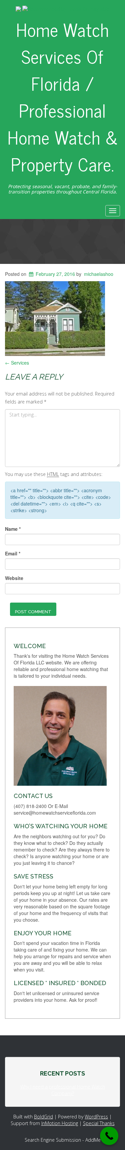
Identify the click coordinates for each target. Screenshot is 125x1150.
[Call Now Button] (109, 1136)
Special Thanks (99, 1123)
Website (14, 578)
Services (17, 362)
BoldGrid (43, 1116)
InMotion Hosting (59, 1123)
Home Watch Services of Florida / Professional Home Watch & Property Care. (62, 96)
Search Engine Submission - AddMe (63, 1140)
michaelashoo (98, 274)
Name (13, 528)
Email (12, 553)
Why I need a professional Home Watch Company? (62, 1090)
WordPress (96, 1116)
